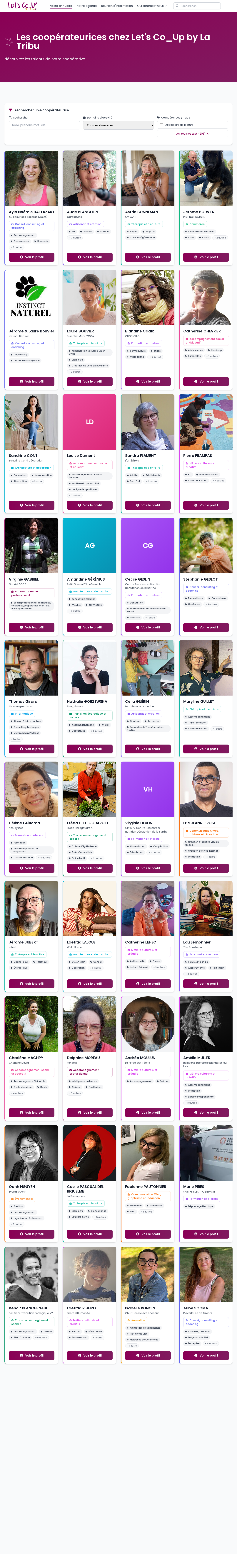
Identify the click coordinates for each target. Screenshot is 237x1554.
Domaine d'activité (99, 117)
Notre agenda (86, 6)
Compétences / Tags (175, 117)
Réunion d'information (117, 6)
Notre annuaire (61, 6)
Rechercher (20, 117)
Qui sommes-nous (150, 6)
